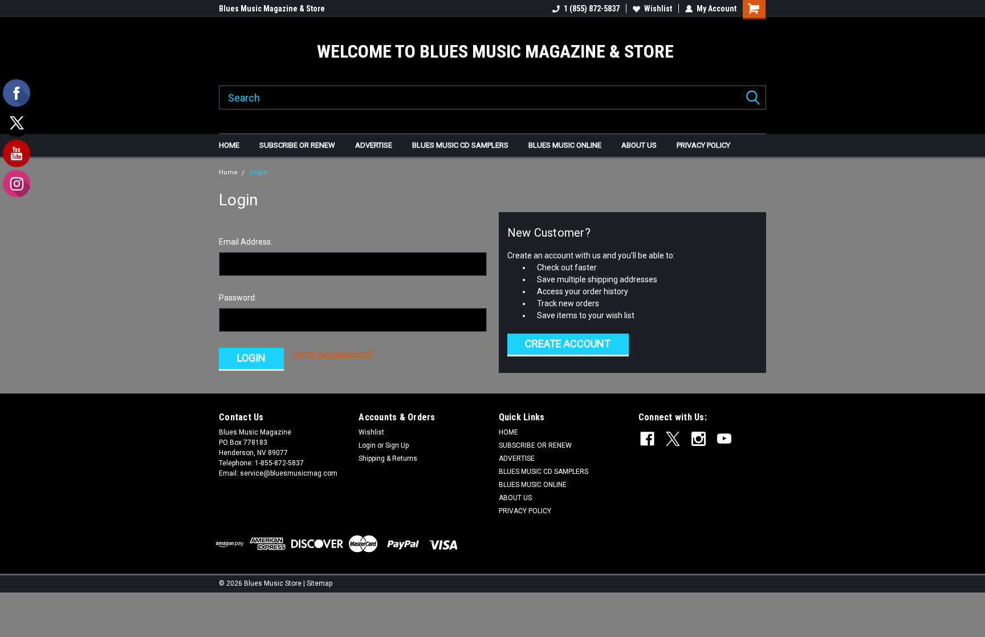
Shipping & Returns (388, 458)
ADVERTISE (373, 145)
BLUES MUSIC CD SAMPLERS (460, 145)
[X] (673, 439)
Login (258, 172)
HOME (229, 145)
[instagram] (698, 439)
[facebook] (647, 439)
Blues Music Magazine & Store (272, 8)
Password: (238, 297)
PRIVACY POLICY (703, 145)
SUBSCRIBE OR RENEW (297, 145)
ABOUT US (639, 145)
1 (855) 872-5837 (592, 8)
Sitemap (319, 583)
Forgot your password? (333, 353)
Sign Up (397, 445)
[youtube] (724, 439)
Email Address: (245, 241)
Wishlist (658, 8)
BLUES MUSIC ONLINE (564, 145)
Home (228, 172)
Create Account (567, 344)
